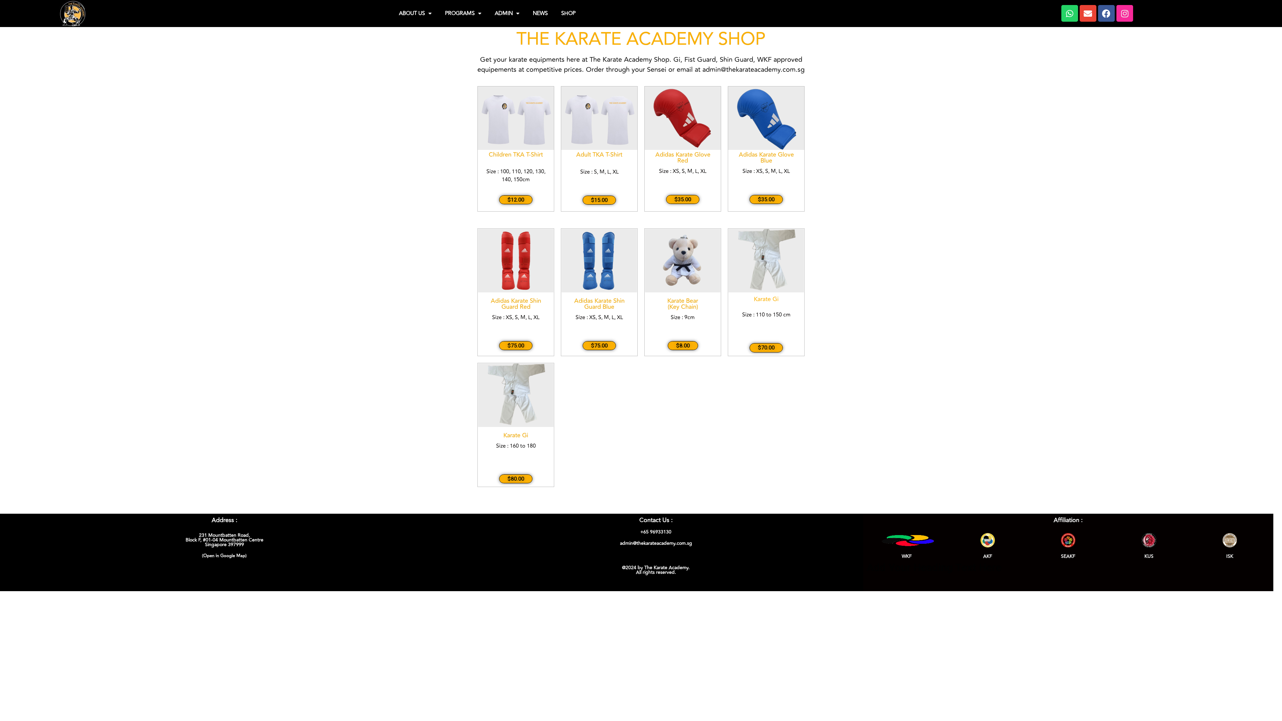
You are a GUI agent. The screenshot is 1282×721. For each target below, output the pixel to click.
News (540, 13)
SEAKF (1068, 556)
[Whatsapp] (1069, 13)
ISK (1229, 556)
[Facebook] (1106, 13)
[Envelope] (1088, 13)
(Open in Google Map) (224, 555)
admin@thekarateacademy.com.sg (656, 543)
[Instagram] (1124, 13)
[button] (515, 200)
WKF (907, 556)
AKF (987, 556)
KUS (1148, 556)
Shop (568, 13)
